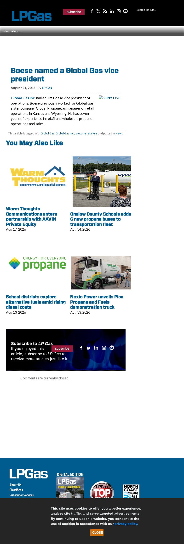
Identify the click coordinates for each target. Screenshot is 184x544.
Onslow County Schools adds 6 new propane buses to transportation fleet (100, 219)
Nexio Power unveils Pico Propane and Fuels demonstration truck (96, 302)
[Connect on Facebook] (91, 11)
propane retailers (86, 133)
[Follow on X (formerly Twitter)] (98, 11)
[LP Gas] (27, 16)
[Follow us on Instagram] (118, 11)
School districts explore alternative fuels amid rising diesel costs (36, 302)
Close (97, 532)
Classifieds (16, 490)
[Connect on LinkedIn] (112, 11)
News (119, 133)
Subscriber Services (22, 495)
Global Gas (47, 133)
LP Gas (47, 88)
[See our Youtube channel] (125, 11)
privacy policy (126, 524)
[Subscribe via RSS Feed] (105, 11)
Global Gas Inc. (23, 98)
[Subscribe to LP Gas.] (74, 12)
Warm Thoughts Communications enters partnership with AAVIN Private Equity (31, 216)
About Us (15, 485)
